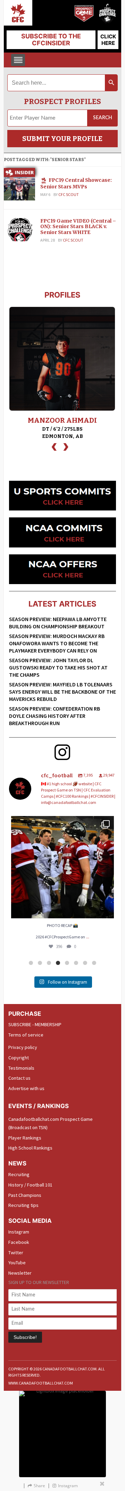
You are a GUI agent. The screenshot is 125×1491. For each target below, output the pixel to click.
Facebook (18, 1242)
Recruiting (19, 1174)
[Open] (62, 867)
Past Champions (24, 1195)
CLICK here (108, 39)
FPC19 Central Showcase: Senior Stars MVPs (76, 183)
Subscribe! (25, 1337)
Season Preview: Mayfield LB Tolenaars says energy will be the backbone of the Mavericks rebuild (62, 691)
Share (39, 1485)
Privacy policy (22, 1047)
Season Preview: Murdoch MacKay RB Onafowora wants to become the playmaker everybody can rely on (57, 643)
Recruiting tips (23, 1205)
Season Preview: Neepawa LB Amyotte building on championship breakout (58, 623)
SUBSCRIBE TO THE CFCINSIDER (51, 39)
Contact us (19, 1078)
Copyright (18, 1057)
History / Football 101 (30, 1185)
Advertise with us (26, 1088)
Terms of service (25, 1035)
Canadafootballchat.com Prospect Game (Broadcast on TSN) (50, 1123)
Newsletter (20, 1273)
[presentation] (54, 446)
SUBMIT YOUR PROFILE (62, 138)
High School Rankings (30, 1148)
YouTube (17, 1262)
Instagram (18, 1232)
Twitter (15, 1252)
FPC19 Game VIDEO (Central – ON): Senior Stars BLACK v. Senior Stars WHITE (78, 227)
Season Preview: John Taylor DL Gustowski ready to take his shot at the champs (58, 667)
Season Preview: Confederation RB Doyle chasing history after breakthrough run (54, 715)
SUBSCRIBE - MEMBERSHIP (34, 1024)
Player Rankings (24, 1138)
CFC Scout (68, 194)
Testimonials (21, 1068)
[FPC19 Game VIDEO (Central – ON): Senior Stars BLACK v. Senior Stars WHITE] (19, 229)
